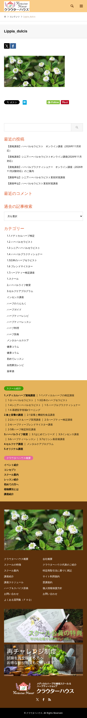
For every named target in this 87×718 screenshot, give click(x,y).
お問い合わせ (11, 594)
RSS (49, 699)
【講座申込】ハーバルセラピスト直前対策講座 (32, 183)
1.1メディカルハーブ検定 (21, 235)
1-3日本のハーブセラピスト (52, 400)
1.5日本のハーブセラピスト (22, 260)
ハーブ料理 (13, 328)
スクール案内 (11, 474)
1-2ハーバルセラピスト (20, 400)
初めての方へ (11, 484)
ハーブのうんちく (16, 303)
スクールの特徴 (12, 564)
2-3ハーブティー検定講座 (58, 419)
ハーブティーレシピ (18, 316)
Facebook (43, 699)
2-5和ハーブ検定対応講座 (22, 429)
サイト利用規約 (51, 576)
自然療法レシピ (15, 365)
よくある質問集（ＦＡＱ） (18, 599)
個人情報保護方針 (52, 588)
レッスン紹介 (11, 479)
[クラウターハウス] (17, 6)
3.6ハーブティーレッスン (22, 439)
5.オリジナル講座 (13, 449)
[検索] (72, 6)
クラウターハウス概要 (16, 559)
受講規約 (47, 582)
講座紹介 (9, 494)
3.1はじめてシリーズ (43, 434)
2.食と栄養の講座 (13, 414)
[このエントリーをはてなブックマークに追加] (25, 103)
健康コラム (13, 346)
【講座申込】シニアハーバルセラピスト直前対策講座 (36, 177)
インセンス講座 (15, 297)
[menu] (81, 6)
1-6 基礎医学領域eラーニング (24, 410)
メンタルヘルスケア (18, 340)
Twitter (37, 699)
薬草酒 (10, 371)
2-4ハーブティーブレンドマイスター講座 (30, 424)
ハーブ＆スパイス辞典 (16, 588)
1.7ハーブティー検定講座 (21, 272)
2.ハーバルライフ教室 (19, 285)
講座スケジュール (13, 582)
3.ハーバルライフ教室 (16, 434)
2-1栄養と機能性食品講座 (41, 414)
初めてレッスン (15, 359)
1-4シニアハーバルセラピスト (24, 405)
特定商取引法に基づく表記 (57, 570)
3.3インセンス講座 (68, 434)
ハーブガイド (14, 309)
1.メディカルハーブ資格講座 (19, 395)
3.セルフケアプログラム (20, 291)
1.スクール (13, 278)
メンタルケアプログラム (40, 444)
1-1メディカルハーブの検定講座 (56, 395)
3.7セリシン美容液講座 (52, 439)
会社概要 (47, 559)
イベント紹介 (11, 465)
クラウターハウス (34, 713)
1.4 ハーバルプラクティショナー (24, 254)
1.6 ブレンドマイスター (20, 266)
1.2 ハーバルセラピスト (20, 242)
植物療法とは (11, 489)
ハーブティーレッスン (19, 322)
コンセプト (10, 469)
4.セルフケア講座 (13, 444)
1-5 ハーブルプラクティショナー (62, 405)
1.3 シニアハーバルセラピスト (23, 248)
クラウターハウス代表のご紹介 (60, 564)
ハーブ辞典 (13, 334)
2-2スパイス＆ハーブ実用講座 (24, 419)
